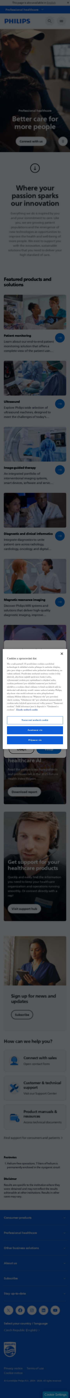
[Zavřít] (62, 653)
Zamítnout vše (35, 730)
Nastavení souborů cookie (35, 720)
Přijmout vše (35, 740)
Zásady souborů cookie (27, 710)
